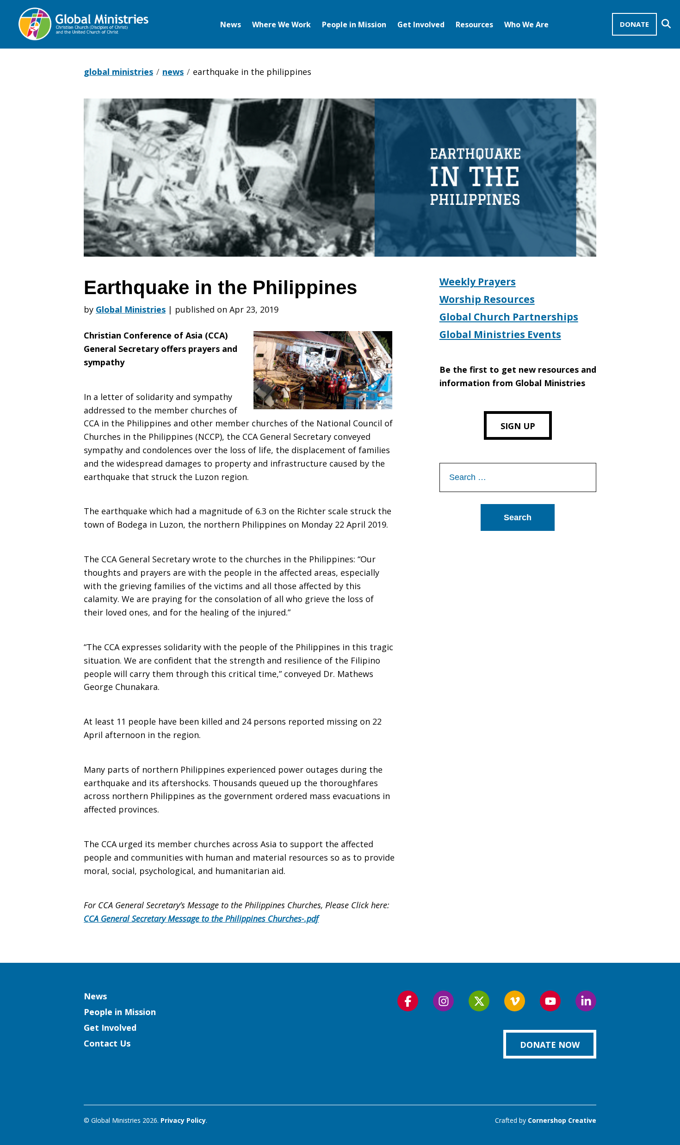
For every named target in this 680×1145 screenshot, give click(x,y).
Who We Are (526, 24)
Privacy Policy (183, 1120)
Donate (634, 24)
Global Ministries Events (500, 334)
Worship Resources (487, 299)
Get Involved (421, 24)
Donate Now (550, 1044)
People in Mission (354, 24)
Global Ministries (131, 309)
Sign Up (518, 425)
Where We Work (281, 24)
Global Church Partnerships (508, 316)
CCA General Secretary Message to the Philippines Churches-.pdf (201, 918)
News (230, 24)
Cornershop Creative (562, 1120)
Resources (474, 24)
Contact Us (107, 1043)
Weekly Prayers (477, 281)
